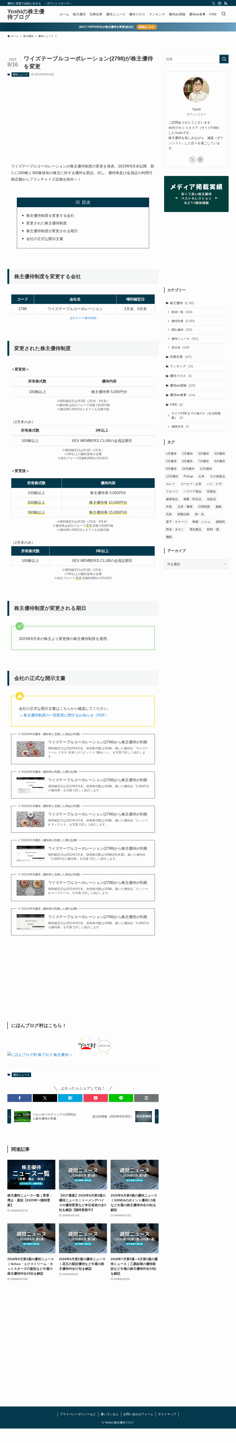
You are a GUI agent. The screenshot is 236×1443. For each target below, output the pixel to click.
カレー (170, 484)
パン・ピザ (214, 484)
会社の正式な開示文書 (44, 239)
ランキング (181, 366)
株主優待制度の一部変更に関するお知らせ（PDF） (66, 715)
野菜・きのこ (175, 529)
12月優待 (172, 476)
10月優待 (188, 468)
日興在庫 (181, 357)
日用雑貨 (204, 506)
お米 (201, 476)
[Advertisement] (83, 116)
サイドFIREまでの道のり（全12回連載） (196, 415)
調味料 (220, 521)
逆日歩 (180, 347)
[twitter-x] (214, 3)
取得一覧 (181, 312)
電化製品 (195, 529)
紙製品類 (183, 514)
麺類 (169, 537)
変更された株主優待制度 (46, 223)
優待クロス (181, 376)
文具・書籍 (184, 506)
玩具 (169, 514)
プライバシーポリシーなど (78, 1414)
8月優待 (219, 461)
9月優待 (171, 468)
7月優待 (203, 461)
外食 (169, 506)
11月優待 (206, 468)
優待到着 (183, 321)
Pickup (188, 476)
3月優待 (203, 453)
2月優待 (187, 453)
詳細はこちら (146, 26)
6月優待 (187, 461)
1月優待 (171, 453)
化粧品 (211, 499)
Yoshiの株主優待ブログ (25, 14)
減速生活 (180, 426)
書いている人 (110, 1414)
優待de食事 (182, 395)
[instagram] (220, 3)
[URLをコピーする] (146, 1098)
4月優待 (219, 453)
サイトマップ (167, 1414)
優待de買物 (182, 385)
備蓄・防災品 (192, 499)
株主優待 (182, 303)
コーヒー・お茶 (190, 484)
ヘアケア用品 (192, 491)
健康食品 (172, 499)
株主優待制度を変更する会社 (50, 216)
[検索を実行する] (224, 59)
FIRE (176, 404)
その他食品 (217, 476)
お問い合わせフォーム (138, 1414)
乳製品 (211, 491)
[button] (19, 1098)
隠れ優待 (181, 329)
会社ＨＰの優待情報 (83, 318)
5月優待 (171, 461)
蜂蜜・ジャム (201, 521)
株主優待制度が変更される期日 (52, 231)
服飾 (218, 506)
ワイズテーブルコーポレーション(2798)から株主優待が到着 (97, 742)
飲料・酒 (213, 529)
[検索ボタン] (223, 14)
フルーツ (172, 491)
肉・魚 (199, 514)
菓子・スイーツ (176, 521)
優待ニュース (20, 74)
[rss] (226, 3)
